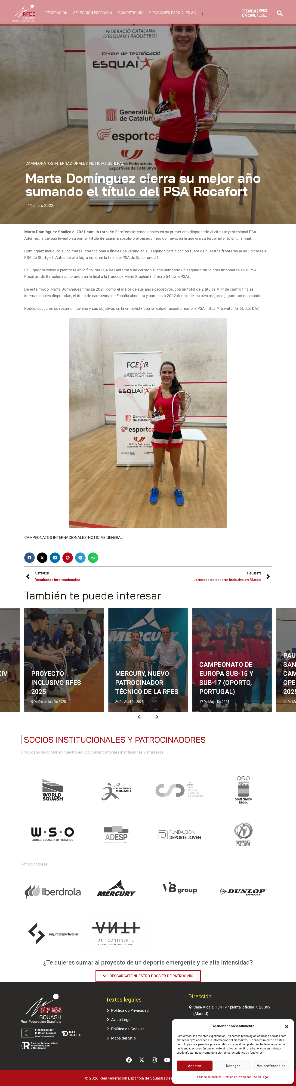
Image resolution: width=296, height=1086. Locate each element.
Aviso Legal (261, 1077)
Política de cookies (209, 1077)
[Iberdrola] (52, 892)
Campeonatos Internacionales (56, 163)
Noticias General (106, 163)
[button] (286, 1026)
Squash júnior (160, 624)
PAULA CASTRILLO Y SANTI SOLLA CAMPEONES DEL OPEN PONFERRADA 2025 (230, 674)
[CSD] (180, 792)
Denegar (233, 1066)
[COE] (243, 792)
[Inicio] (24, 13)
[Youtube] (167, 1060)
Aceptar (194, 1066)
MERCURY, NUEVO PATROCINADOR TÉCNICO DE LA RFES (62, 682)
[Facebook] (129, 1060)
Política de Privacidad (237, 1077)
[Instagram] (154, 1060)
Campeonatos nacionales (216, 615)
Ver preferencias (271, 1066)
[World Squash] (52, 792)
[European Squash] (116, 792)
